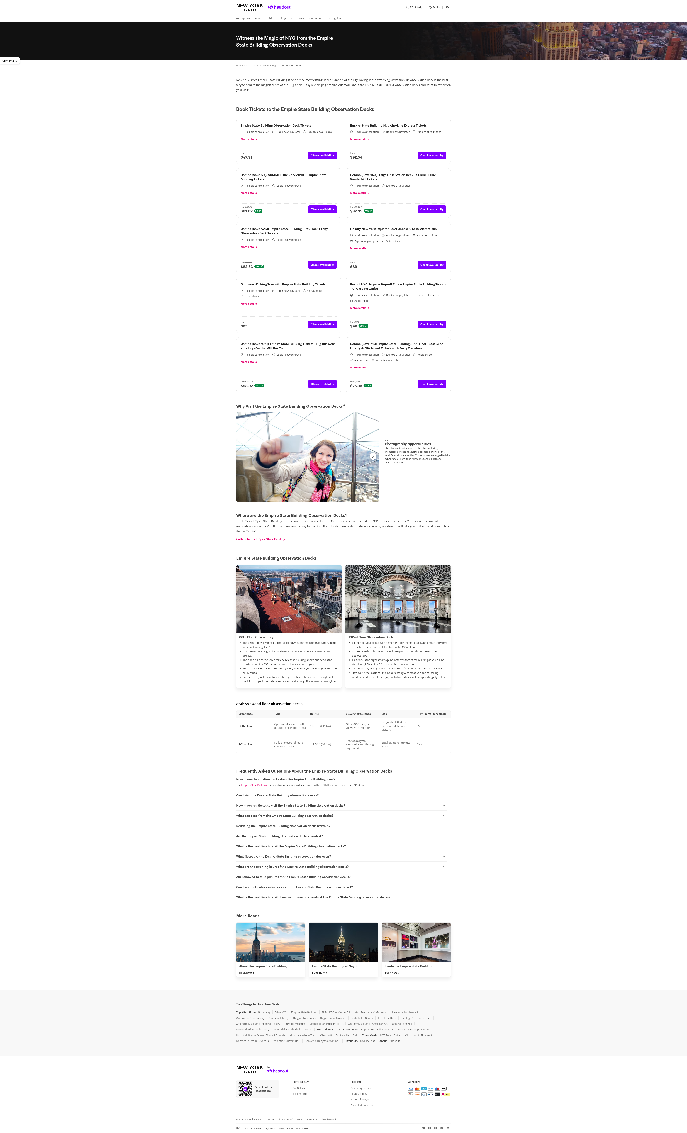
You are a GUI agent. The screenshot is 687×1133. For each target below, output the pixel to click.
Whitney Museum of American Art (368, 1023)
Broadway (264, 1012)
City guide (335, 18)
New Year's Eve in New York (252, 1041)
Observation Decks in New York (339, 1035)
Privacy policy (359, 1093)
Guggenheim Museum (333, 1018)
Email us (302, 1093)
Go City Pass (367, 1041)
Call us (301, 1088)
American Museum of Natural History (258, 1023)
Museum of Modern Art (404, 1012)
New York (241, 65)
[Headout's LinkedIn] (423, 1128)
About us (395, 1041)
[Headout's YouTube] (435, 1128)
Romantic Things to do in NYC (322, 1041)
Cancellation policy (362, 1105)
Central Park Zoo (402, 1023)
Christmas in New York (418, 1035)
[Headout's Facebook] (441, 1128)
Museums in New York (302, 1035)
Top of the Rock (387, 1018)
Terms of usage (360, 1099)
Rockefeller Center (362, 1018)
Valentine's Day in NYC (286, 1041)
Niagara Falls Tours (304, 1018)
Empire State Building (263, 65)
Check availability (322, 155)
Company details (361, 1088)
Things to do (285, 18)
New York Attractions (311, 18)
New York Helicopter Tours (413, 1029)
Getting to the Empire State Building (260, 539)
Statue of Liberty (279, 1018)
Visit (270, 18)
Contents (8, 60)
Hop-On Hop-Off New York (377, 1029)
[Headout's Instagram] (429, 1128)
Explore (245, 18)
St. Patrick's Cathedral (287, 1029)
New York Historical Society (252, 1029)
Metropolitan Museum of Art (326, 1023)
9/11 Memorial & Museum (370, 1012)
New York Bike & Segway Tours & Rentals (260, 1035)
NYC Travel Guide (390, 1035)
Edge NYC (281, 1012)
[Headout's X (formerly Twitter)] (448, 1128)
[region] (307, 457)
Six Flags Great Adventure (416, 1018)
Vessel (308, 1029)
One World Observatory (250, 1018)
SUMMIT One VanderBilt (336, 1012)
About (258, 18)
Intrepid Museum (295, 1023)
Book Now (245, 972)
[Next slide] (373, 456)
